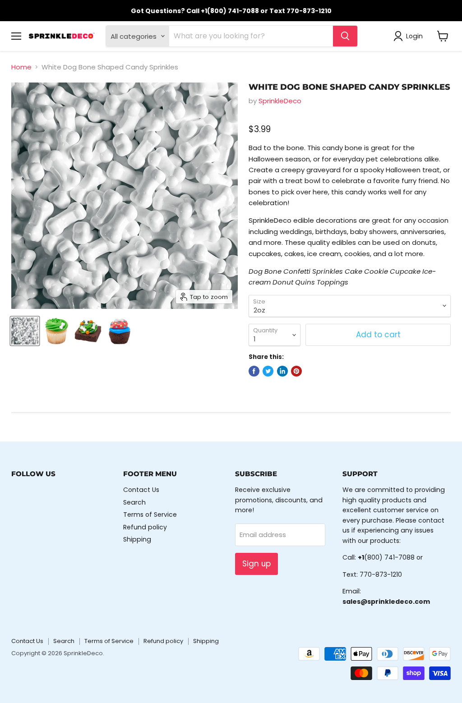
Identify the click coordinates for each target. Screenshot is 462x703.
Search (134, 502)
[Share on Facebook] (254, 371)
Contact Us (141, 489)
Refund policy (145, 527)
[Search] (345, 36)
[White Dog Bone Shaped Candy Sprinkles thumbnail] (24, 331)
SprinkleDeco (280, 101)
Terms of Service (150, 514)
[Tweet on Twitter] (268, 371)
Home (21, 67)
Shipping (137, 539)
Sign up (256, 563)
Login (414, 36)
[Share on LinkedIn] (282, 371)
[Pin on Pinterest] (296, 371)
